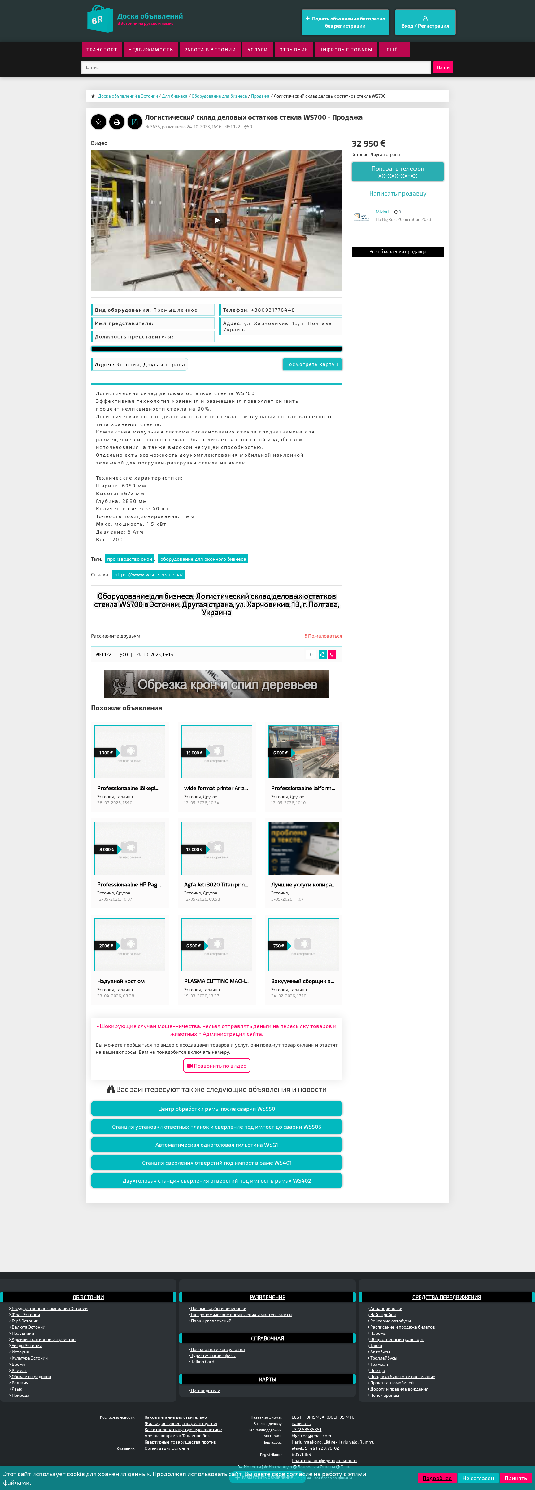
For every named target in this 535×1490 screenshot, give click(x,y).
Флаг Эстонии (25, 1314)
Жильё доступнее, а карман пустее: (181, 1423)
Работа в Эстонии (210, 49)
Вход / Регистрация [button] (425, 26)
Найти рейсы (382, 1314)
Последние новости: (117, 1417)
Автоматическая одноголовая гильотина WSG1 (216, 1144)
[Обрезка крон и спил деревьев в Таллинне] (216, 683)
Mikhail (383, 211)
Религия (19, 1382)
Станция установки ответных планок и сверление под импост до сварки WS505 (216, 1126)
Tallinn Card (202, 1361)
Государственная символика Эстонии (49, 1308)
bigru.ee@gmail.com (311, 1435)
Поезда (377, 1370)
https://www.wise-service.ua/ (149, 574)
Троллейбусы (383, 1357)
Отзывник (293, 49)
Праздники (22, 1333)
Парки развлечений (210, 1320)
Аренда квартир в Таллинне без (177, 1435)
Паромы (378, 1333)
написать (301, 1423)
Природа (20, 1395)
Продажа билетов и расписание (402, 1376)
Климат (19, 1370)
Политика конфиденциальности (324, 1460)
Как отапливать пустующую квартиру (183, 1429)
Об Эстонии (88, 1297)
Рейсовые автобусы (390, 1320)
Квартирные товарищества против (180, 1441)
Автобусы (379, 1351)
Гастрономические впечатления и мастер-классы (241, 1314)
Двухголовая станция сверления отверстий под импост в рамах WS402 (217, 1180)
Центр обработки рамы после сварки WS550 (216, 1108)
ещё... (394, 49)
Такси (375, 1345)
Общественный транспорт (396, 1339)
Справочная (267, 1338)
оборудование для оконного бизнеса (203, 559)
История (20, 1351)
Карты (267, 1379)
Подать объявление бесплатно (348, 22)
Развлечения (267, 1297)
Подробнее (437, 1478)
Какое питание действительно (176, 1417)
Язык (16, 1388)
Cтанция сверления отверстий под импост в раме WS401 (217, 1162)
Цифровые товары (346, 49)
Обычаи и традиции (31, 1376)
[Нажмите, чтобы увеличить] (361, 217)
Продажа (260, 96)
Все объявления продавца (397, 251)
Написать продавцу (398, 193)
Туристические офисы (213, 1355)
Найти (443, 67)
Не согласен (478, 1478)
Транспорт (102, 49)
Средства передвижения (446, 1297)
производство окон (129, 559)
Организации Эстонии (167, 1448)
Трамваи (378, 1364)
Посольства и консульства (217, 1349)
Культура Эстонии (29, 1357)
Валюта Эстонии (28, 1327)
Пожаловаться (324, 636)
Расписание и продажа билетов (402, 1327)
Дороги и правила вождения (398, 1388)
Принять (516, 1478)
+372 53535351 (306, 1429)
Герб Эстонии (24, 1320)
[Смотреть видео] (216, 220)
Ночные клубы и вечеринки (218, 1308)
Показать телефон (398, 172)
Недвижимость (150, 49)
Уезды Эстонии (26, 1345)
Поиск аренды (384, 1395)
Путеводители (205, 1390)
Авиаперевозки (385, 1308)
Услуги (258, 49)
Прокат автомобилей (391, 1382)
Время (18, 1364)
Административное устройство (43, 1339)
